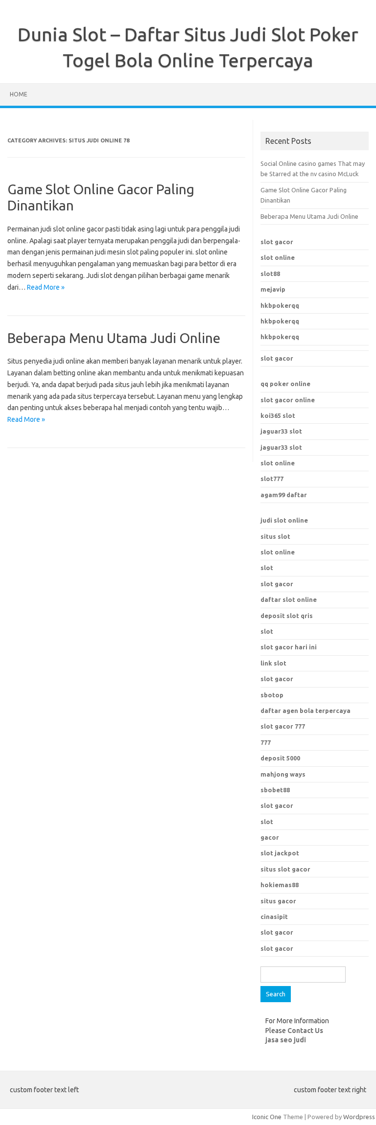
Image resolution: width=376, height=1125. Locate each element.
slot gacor (276, 241)
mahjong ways (283, 774)
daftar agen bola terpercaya (305, 710)
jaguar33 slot (281, 431)
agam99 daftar (283, 494)
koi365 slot (277, 415)
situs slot (275, 536)
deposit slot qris (286, 615)
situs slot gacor (285, 869)
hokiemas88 (279, 884)
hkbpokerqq (279, 305)
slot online (277, 257)
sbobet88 (275, 789)
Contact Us (305, 1030)
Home (18, 94)
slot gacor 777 (282, 726)
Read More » (46, 287)
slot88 (270, 273)
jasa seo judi (285, 1040)
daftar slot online (288, 599)
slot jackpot (279, 852)
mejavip (272, 289)
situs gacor (278, 900)
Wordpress (359, 1116)
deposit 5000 (280, 758)
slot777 (271, 478)
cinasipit (274, 916)
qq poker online (285, 383)
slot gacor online (287, 399)
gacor (269, 837)
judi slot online (284, 520)
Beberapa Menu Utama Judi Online (113, 337)
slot (266, 567)
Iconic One (267, 1116)
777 (265, 742)
